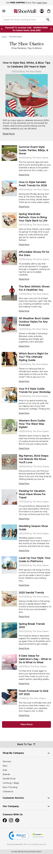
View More (26, 724)
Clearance (8, 791)
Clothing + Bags (11, 783)
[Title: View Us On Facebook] (5, 820)
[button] (19, 836)
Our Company (11, 806)
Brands (6, 774)
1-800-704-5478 (29, 844)
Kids (5, 770)
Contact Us (41, 844)
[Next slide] (50, 29)
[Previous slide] (2, 29)
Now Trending (10, 787)
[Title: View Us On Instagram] (11, 820)
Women (7, 761)
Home (4, 37)
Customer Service (13, 798)
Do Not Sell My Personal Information (26, 852)
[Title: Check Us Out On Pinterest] (17, 820)
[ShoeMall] (25, 11)
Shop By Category (13, 753)
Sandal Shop (9, 778)
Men (5, 765)
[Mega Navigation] (3, 11)
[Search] (48, 20)
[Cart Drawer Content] (49, 11)
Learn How (42, 2)
